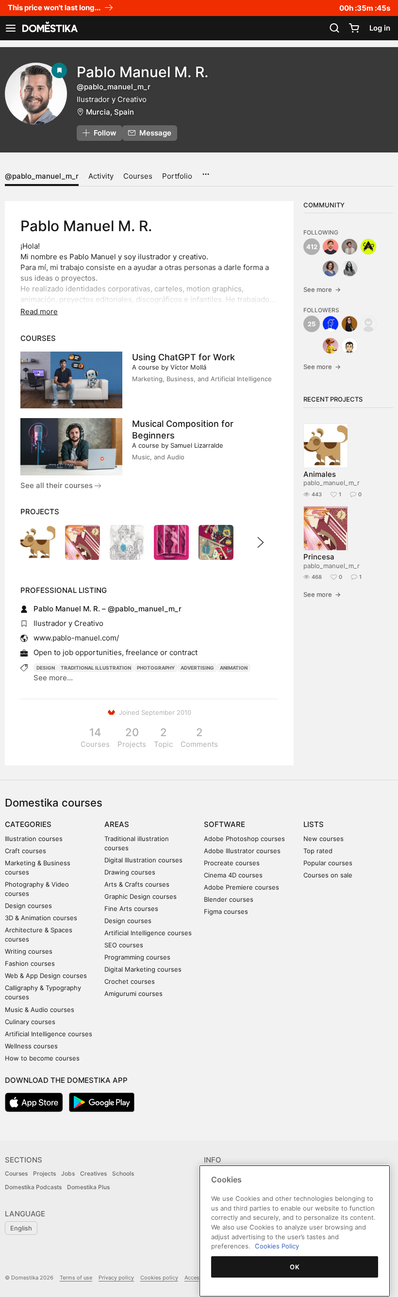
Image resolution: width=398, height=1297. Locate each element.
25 (311, 324)
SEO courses (123, 945)
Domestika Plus (88, 1187)
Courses (137, 176)
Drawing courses (129, 872)
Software (224, 824)
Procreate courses (232, 863)
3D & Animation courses (41, 918)
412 (311, 247)
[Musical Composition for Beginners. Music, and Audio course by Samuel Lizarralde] (71, 446)
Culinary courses (30, 1022)
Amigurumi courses (133, 993)
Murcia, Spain (110, 112)
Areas (116, 824)
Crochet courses (129, 981)
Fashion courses (30, 963)
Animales (319, 474)
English (21, 1228)
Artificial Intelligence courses (48, 1034)
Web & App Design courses (46, 975)
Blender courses (228, 899)
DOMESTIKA (49, 28)
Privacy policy (116, 1277)
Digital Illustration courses (143, 860)
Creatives (93, 1173)
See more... (53, 677)
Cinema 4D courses (233, 875)
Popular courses (327, 863)
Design (45, 668)
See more (322, 289)
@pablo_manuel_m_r (42, 176)
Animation (234, 668)
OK (294, 1267)
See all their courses (57, 485)
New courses (323, 838)
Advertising (197, 668)
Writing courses (28, 951)
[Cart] (354, 28)
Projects (44, 1173)
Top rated (317, 851)
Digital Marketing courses (143, 969)
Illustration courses (34, 838)
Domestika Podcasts (33, 1187)
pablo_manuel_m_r (331, 483)
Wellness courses (31, 1046)
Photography (156, 668)
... (205, 171)
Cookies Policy (277, 1246)
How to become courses (42, 1058)
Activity (101, 176)
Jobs (68, 1173)
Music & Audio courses (39, 1009)
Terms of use (76, 1277)
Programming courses (137, 957)
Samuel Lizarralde (196, 445)
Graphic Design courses (140, 896)
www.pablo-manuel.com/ (76, 637)
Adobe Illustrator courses (242, 851)
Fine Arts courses (131, 908)
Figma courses (226, 911)
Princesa (318, 556)
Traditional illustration (96, 668)
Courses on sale (327, 875)
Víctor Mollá (188, 367)
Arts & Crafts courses (136, 884)
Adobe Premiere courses (241, 887)
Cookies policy (159, 1277)
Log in (379, 28)
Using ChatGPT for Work (183, 357)
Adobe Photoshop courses (244, 838)
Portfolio (177, 176)
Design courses (28, 906)
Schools (123, 1173)
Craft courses (25, 851)
